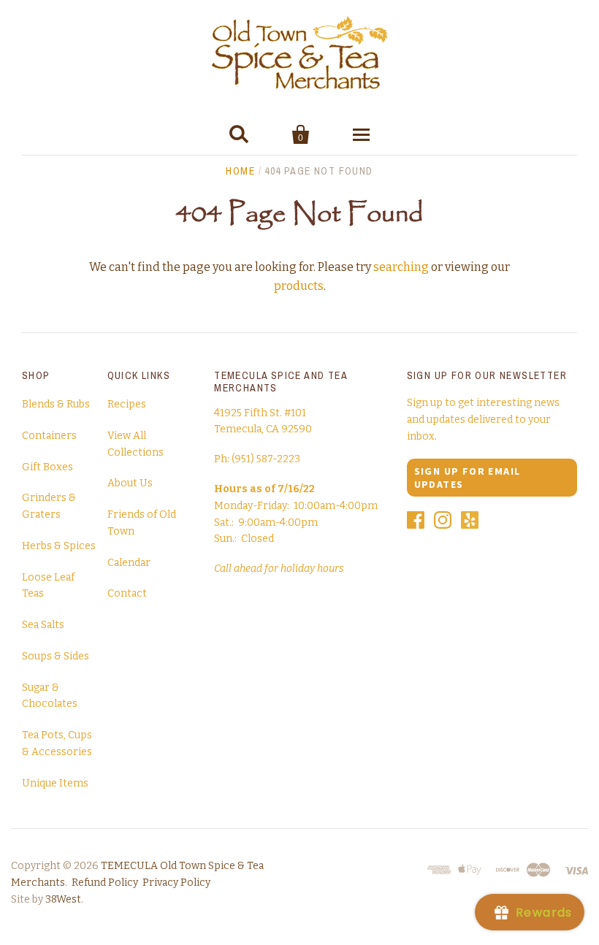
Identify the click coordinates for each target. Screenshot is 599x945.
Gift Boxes (47, 467)
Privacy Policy (176, 882)
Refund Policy (105, 882)
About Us (130, 483)
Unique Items (55, 783)
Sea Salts (43, 625)
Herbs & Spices (59, 546)
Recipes (126, 404)
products (299, 286)
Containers (49, 435)
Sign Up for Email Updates (467, 477)
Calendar (128, 562)
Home (240, 170)
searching (401, 267)
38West (63, 899)
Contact (127, 593)
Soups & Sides (55, 656)
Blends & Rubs (56, 404)
